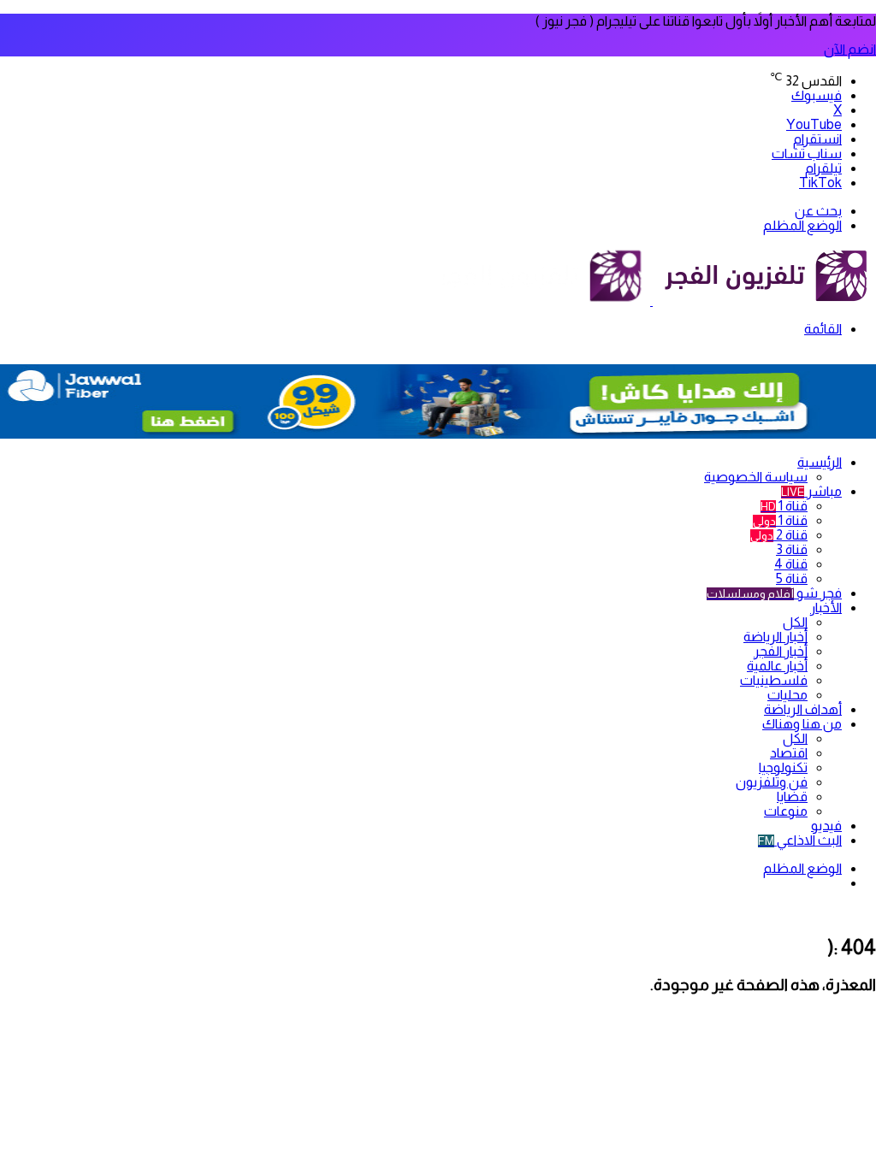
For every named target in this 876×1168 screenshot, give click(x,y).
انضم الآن (850, 49)
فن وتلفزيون (772, 782)
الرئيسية (819, 462)
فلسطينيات (774, 680)
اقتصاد (789, 753)
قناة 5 (792, 578)
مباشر (811, 491)
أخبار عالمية (777, 665)
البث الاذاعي (800, 840)
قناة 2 (779, 535)
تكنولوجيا (783, 767)
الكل (795, 622)
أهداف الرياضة (803, 709)
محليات (787, 694)
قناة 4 (791, 564)
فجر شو (774, 593)
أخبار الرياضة (775, 636)
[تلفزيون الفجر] (651, 300)
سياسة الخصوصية (756, 476)
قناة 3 (792, 549)
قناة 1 (784, 505)
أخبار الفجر (781, 651)
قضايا (792, 796)
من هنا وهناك (802, 724)
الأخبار (826, 607)
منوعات (786, 811)
